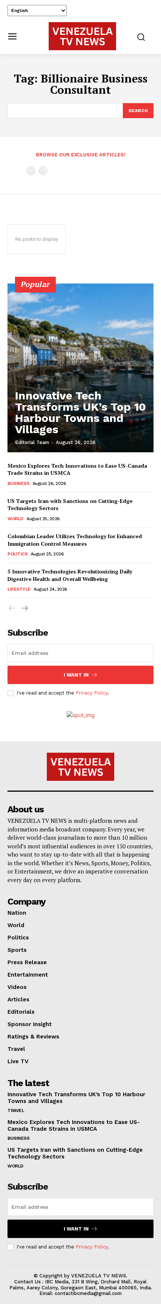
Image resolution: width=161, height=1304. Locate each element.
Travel (15, 1110)
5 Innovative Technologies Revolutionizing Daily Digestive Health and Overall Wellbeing (69, 575)
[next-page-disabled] (43, 171)
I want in (76, 675)
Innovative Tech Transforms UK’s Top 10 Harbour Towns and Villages (80, 412)
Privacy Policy (92, 693)
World (15, 518)
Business (18, 483)
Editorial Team (32, 442)
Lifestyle (19, 589)
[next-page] (24, 608)
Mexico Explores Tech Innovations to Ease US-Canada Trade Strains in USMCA (73, 1125)
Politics (17, 554)
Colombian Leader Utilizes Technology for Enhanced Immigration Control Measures (74, 540)
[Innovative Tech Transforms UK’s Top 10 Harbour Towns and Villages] (80, 368)
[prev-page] (31, 171)
